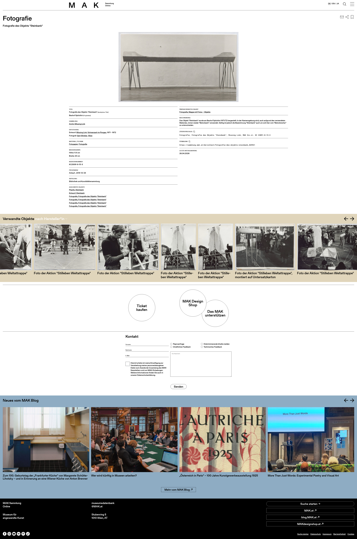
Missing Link (81, 132)
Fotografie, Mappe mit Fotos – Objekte (194, 112)
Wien (90, 136)
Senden (178, 387)
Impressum (327, 534)
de (329, 3)
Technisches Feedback (213, 347)
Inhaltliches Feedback (182, 347)
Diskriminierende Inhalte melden (217, 344)
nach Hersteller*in (49, 219)
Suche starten (308, 504)
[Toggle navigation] (352, 4)
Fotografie (83, 144)
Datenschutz (315, 534)
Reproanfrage (178, 344)
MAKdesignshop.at (309, 524)
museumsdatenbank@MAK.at (103, 504)
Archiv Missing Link (77, 124)
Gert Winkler (82, 136)
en (333, 3)
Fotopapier (73, 144)
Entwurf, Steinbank (77, 193)
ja (338, 3)
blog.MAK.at (309, 517)
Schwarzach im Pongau (97, 132)
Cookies (351, 534)
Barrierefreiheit (339, 534)
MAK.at (309, 510)
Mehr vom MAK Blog (177, 490)
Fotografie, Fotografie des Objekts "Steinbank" (87, 196)
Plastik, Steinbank (76, 190)
